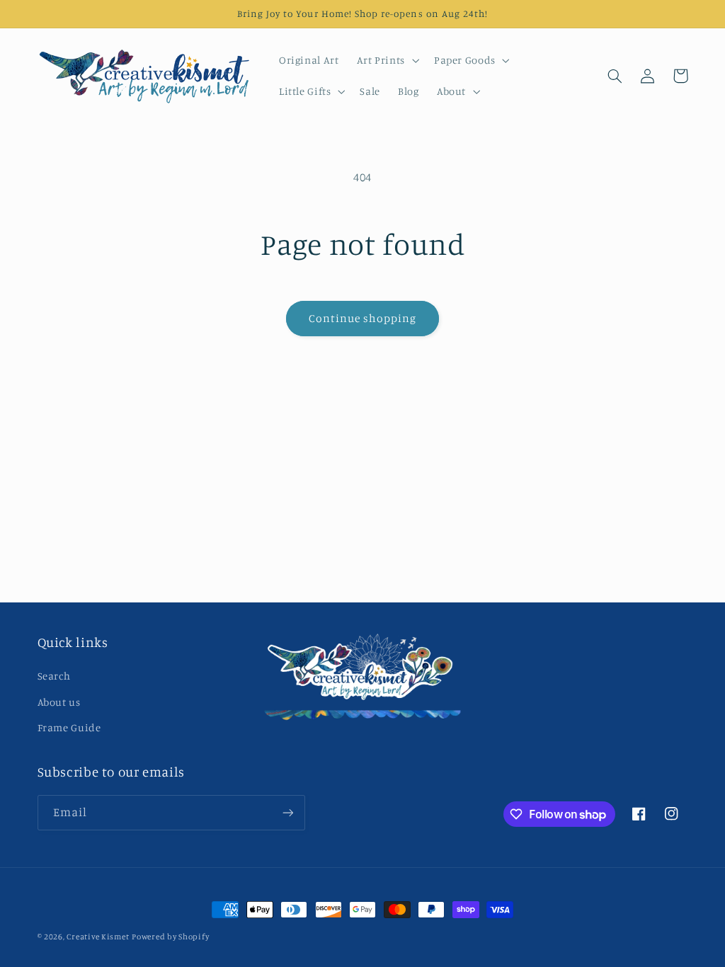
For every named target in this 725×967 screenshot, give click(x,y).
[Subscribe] (287, 812)
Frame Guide (69, 727)
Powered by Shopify (170, 937)
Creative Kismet (98, 937)
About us (59, 702)
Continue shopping (363, 318)
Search (54, 676)
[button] (386, 60)
